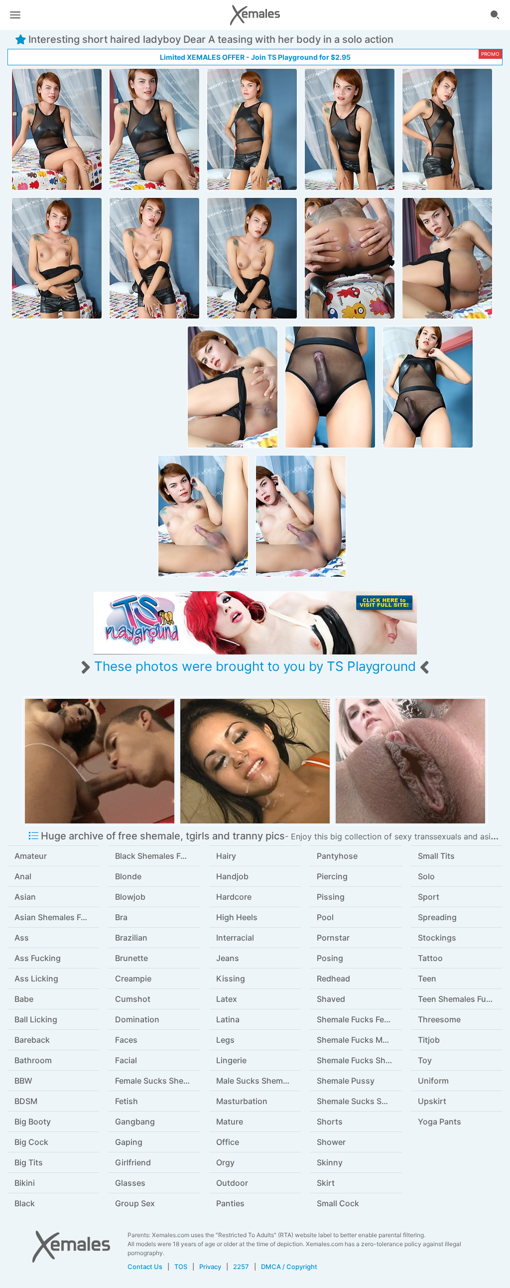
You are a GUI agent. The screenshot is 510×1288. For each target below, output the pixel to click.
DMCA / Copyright (289, 1267)
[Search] (495, 14)
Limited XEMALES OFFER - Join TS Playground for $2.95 (255, 57)
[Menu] (14, 14)
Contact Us (145, 1267)
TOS (180, 1267)
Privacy (210, 1267)
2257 (241, 1267)
